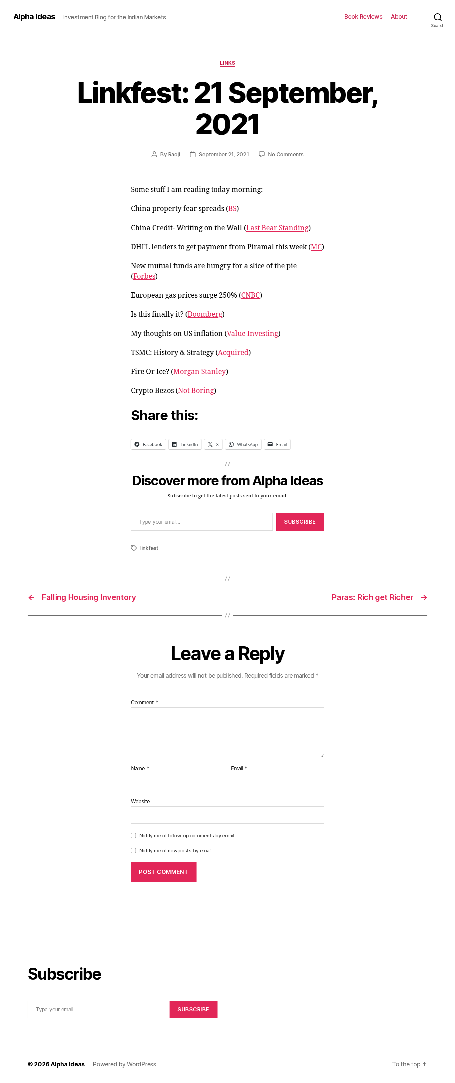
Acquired (233, 352)
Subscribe (300, 521)
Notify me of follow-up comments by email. (187, 835)
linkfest (149, 548)
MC (316, 247)
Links (227, 63)
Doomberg (205, 314)
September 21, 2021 (224, 154)
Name (140, 769)
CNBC (250, 295)
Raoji (174, 154)
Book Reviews (363, 16)
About (399, 16)
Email (239, 769)
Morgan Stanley (199, 371)
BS (232, 208)
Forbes (144, 276)
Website (140, 801)
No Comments (285, 154)
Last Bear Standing (277, 228)
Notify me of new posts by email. (176, 850)
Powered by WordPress (124, 1064)
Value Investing (252, 333)
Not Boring (196, 390)
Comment (145, 703)
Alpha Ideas (34, 17)
